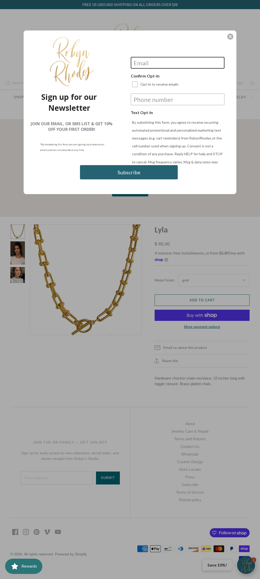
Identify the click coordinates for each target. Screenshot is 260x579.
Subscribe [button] (129, 172)
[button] (230, 37)
